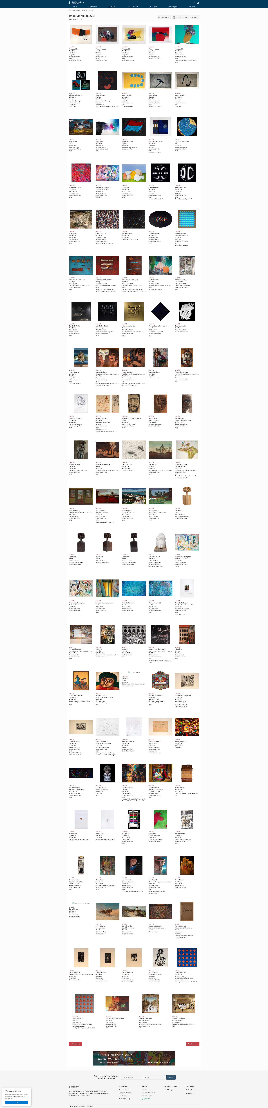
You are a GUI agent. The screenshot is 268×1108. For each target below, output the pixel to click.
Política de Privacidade (126, 1093)
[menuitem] (75, 6)
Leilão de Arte (133, 7)
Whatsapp (147, 1099)
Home (75, 7)
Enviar (171, 1077)
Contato (192, 7)
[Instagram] (171, 1090)
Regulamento (123, 1096)
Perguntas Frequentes (148, 1093)
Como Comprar (146, 1096)
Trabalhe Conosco (124, 1090)
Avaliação (153, 7)
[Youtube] (168, 1090)
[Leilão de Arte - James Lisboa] (76, 3)
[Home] (70, 10)
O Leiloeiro (112, 7)
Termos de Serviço (125, 1099)
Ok (17, 1102)
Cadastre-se (92, 7)
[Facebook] (165, 1090)
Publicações (172, 7)
